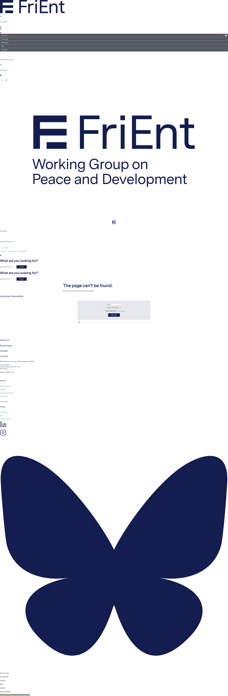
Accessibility (4, 676)
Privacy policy (120, 311)
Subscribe (114, 315)
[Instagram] (3, 435)
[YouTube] (0, 439)
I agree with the (115, 311)
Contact (2, 680)
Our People (3, 396)
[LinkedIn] (3, 427)
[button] (114, 35)
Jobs (1, 684)
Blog (1, 415)
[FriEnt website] (32, 12)
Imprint (2, 688)
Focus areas (4, 401)
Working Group (5, 386)
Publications (4, 412)
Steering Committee (6, 393)
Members (3, 389)
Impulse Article (5, 419)
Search (21, 267)
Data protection (5, 691)
